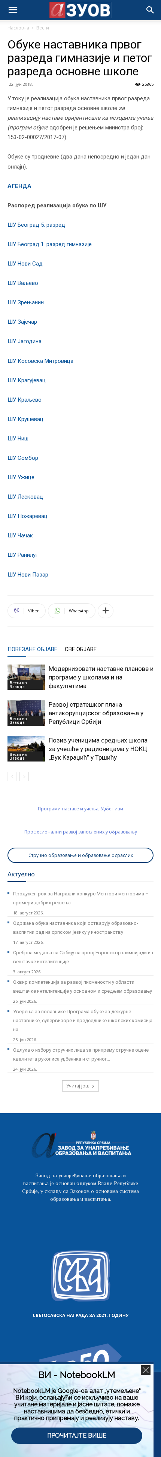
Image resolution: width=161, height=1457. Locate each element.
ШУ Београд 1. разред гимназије (49, 244)
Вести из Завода (18, 684)
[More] (105, 610)
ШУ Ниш (17, 438)
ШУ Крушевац (25, 419)
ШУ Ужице (20, 477)
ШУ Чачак (20, 535)
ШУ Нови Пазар (27, 574)
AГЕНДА (19, 186)
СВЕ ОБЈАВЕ (81, 649)
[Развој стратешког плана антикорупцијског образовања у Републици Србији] (26, 713)
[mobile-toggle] (13, 10)
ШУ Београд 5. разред (36, 225)
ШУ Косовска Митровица (40, 361)
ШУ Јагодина (24, 341)
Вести (42, 28)
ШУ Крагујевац (26, 380)
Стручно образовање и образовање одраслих (80, 855)
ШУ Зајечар (22, 321)
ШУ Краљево (24, 399)
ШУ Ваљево (22, 283)
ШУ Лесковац (25, 496)
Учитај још (77, 1086)
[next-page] (24, 776)
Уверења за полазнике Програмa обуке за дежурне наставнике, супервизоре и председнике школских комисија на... (82, 1020)
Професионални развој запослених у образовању (80, 832)
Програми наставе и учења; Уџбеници (80, 809)
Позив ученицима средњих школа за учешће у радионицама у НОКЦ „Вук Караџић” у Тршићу (98, 749)
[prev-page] (12, 776)
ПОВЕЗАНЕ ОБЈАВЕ (32, 649)
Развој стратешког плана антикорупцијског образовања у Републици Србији (96, 713)
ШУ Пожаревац (27, 516)
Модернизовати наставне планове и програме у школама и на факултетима (101, 677)
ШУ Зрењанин (25, 302)
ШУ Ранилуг (22, 555)
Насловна (18, 28)
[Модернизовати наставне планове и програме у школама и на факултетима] (26, 677)
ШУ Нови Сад (25, 263)
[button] (150, 10)
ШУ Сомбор (22, 458)
